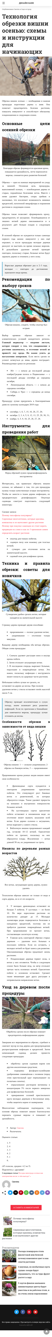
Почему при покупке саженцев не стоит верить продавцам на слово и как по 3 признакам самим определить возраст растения (25, 529)
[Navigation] (3, 3)
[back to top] (47, 1332)
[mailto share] (15, 1192)
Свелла (20, 1127)
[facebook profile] (23, 1312)
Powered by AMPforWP (26, 1325)
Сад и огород (26, 9)
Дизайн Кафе (26, 3)
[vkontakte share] (31, 1192)
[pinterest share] (21, 1192)
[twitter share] (10, 1192)
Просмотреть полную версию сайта (35, 1322)
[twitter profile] (16, 1312)
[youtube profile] (35, 1312)
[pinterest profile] (29, 1312)
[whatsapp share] (26, 1192)
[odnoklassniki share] (36, 1192)
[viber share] (47, 1192)
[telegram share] (42, 1192)
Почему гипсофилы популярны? (17, 515)
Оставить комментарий (26, 1207)
